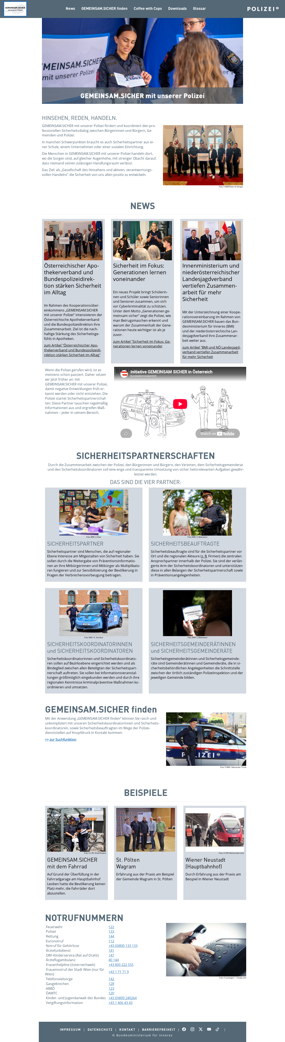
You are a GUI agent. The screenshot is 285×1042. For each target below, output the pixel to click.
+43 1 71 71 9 (118, 972)
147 (111, 955)
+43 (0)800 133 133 (122, 945)
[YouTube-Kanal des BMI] (210, 1029)
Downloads (177, 8)
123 (111, 988)
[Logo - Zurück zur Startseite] (15, 9)
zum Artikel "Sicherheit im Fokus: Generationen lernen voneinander (141, 344)
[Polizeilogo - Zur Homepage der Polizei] (263, 8)
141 (111, 950)
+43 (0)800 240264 (122, 998)
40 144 (113, 960)
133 (111, 931)
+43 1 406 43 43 (120, 1002)
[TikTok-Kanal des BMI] (218, 1029)
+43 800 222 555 (121, 964)
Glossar (199, 8)
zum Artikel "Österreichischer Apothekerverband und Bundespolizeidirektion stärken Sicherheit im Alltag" (72, 350)
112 (111, 941)
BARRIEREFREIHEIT (158, 1029)
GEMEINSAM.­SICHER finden (104, 8)
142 (111, 979)
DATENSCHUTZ (100, 1029)
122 (111, 927)
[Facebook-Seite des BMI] (185, 1029)
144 (111, 936)
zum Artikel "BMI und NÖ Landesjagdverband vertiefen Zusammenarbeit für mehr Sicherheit (211, 352)
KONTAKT (127, 1029)
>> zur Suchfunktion (60, 739)
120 (111, 993)
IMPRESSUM (70, 1029)
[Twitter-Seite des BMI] (202, 1029)
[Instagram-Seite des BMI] (193, 1029)
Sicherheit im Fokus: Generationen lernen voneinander (139, 272)
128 (111, 983)
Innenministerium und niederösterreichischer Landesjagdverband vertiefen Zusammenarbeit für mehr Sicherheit (211, 282)
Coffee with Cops (148, 8)
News (70, 8)
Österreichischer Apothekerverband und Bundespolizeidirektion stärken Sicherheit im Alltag (72, 279)
